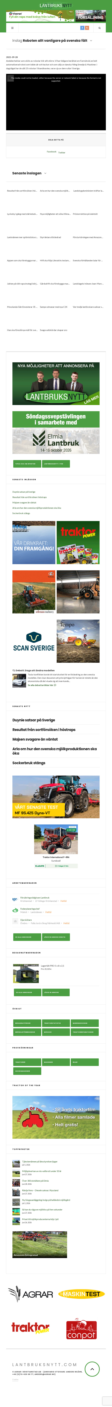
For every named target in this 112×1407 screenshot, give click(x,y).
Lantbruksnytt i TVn (53, 464)
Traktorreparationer (83, 1032)
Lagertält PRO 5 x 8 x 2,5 (52, 967)
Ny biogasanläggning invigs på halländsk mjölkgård (46, 1200)
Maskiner (48, 1062)
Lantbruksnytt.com (45, 1366)
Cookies (15, 1381)
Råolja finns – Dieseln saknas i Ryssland (40, 1190)
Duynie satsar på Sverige (23, 491)
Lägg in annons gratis (54, 937)
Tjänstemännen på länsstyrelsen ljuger (40, 1161)
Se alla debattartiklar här (41, 685)
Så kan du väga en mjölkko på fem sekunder (42, 1209)
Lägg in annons (51, 992)
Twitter (61, 152)
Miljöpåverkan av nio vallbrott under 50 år (41, 1171)
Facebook (51, 151)
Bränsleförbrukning (25, 1032)
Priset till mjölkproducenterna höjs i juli (40, 1219)
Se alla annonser (23, 937)
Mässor (47, 1032)
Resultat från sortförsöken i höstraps (29, 497)
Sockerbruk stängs (21, 513)
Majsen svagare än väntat (24, 502)
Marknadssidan (80, 1023)
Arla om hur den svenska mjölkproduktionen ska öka (36, 507)
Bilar (75, 1062)
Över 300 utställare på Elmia (35, 1180)
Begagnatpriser (22, 1023)
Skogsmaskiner (22, 1071)
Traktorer (20, 1062)
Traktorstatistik (52, 1023)
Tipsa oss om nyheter (25, 464)
